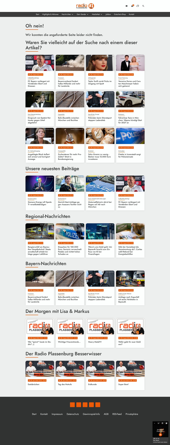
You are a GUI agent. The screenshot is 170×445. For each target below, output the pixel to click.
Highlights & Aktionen (50, 14)
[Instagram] (35, 6)
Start (37, 14)
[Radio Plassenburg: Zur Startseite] (85, 6)
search (143, 6)
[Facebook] (31, 6)
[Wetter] (138, 6)
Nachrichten (66, 14)
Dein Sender (81, 14)
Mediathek (96, 14)
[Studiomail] (39, 6)
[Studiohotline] (43, 6)
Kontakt (131, 14)
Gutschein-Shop (120, 14)
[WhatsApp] (27, 6)
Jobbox (108, 14)
